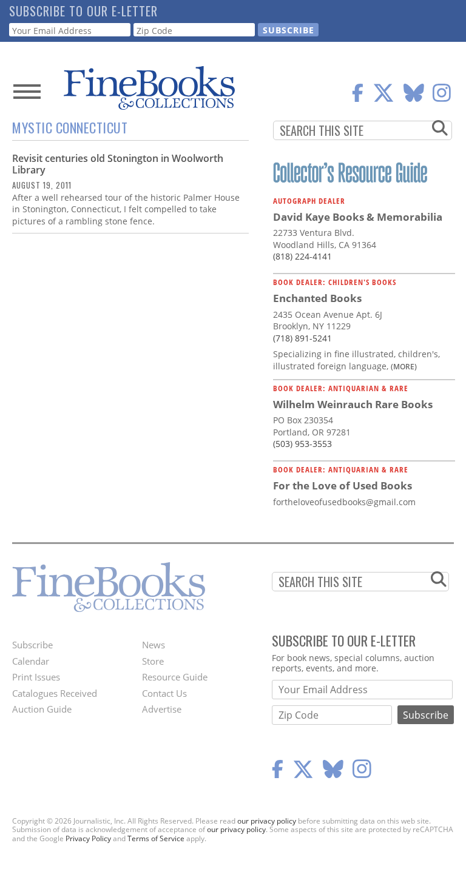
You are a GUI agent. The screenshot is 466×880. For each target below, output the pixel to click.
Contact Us (164, 693)
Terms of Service (155, 838)
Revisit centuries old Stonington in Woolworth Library (117, 164)
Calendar (30, 661)
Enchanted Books (317, 298)
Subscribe (32, 645)
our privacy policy (266, 821)
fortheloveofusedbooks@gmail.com (344, 502)
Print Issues (36, 677)
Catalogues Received (54, 693)
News (153, 645)
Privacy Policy (88, 838)
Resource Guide (175, 677)
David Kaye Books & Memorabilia (357, 217)
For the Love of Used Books (342, 485)
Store (153, 661)
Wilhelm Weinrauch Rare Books (353, 404)
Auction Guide (42, 709)
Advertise (161, 709)
